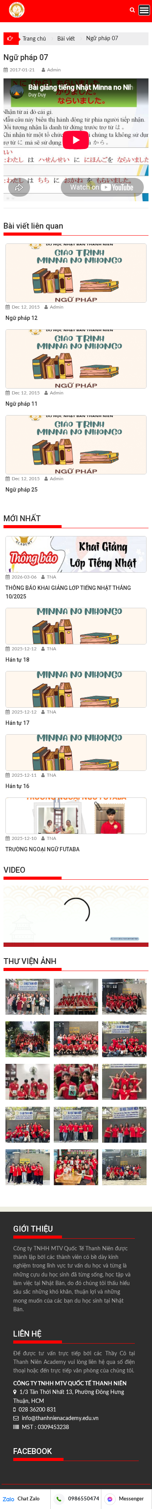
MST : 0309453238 (44, 1427)
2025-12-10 (24, 838)
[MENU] (144, 10)
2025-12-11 (24, 775)
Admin (54, 69)
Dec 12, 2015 (25, 307)
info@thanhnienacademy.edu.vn (59, 1418)
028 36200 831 (36, 1410)
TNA (51, 577)
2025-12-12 (24, 648)
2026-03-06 (24, 577)
